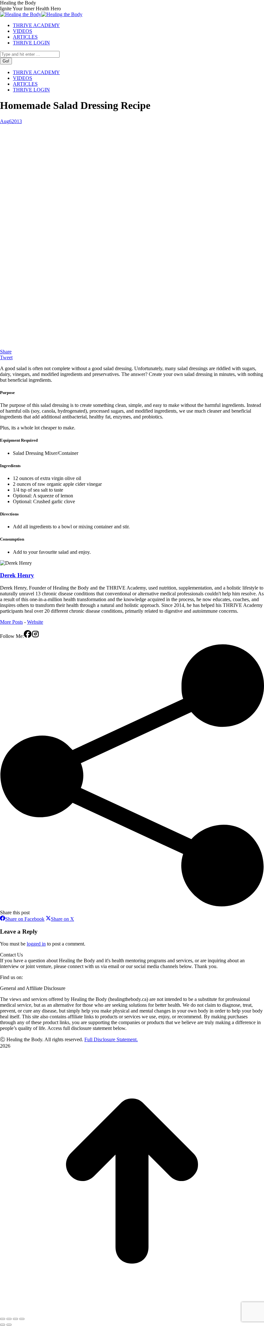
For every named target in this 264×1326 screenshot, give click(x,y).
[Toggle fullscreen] (15, 1319)
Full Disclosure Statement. (111, 1039)
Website (35, 622)
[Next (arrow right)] (9, 1325)
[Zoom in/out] (21, 1319)
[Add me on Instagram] (35, 636)
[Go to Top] (132, 1311)
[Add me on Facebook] (28, 636)
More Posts (11, 622)
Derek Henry (17, 575)
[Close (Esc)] (2, 1319)
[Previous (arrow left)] (2, 1325)
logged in (36, 943)
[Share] (9, 1319)
